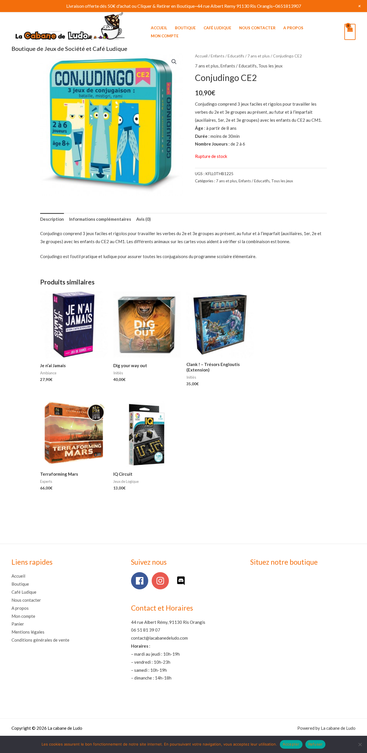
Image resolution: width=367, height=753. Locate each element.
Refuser (315, 744)
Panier (17, 623)
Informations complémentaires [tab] (100, 219)
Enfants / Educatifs (227, 55)
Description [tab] (52, 219)
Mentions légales (27, 631)
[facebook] (141, 580)
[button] (174, 62)
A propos (293, 28)
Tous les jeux (270, 65)
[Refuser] (360, 744)
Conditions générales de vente (40, 639)
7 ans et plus (258, 55)
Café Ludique (217, 28)
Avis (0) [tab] (143, 219)
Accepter (291, 744)
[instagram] (161, 580)
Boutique (185, 28)
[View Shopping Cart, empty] (350, 32)
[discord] (182, 580)
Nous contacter (257, 28)
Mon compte (165, 36)
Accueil (159, 28)
